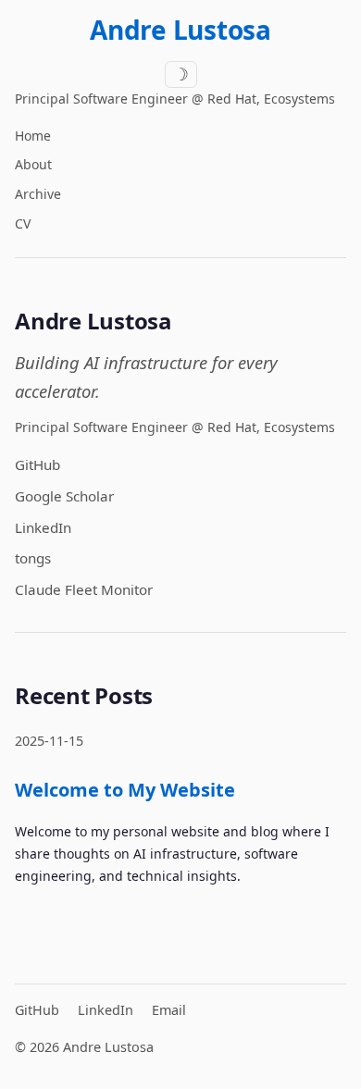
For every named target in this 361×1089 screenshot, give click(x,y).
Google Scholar (64, 496)
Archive (38, 194)
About (33, 164)
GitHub (37, 464)
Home (33, 135)
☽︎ (181, 74)
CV (23, 223)
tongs (33, 558)
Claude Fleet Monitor (84, 589)
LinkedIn (43, 527)
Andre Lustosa (180, 29)
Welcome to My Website (125, 789)
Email (169, 1010)
